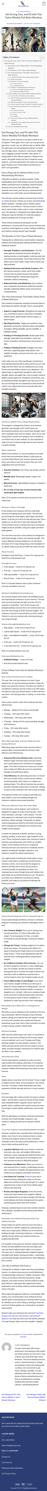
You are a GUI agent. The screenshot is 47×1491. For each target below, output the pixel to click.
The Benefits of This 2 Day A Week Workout (22, 70)
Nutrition (16, 116)
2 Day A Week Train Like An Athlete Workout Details (24, 94)
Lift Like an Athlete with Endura (18, 126)
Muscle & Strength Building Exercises (24, 89)
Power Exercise (18, 83)
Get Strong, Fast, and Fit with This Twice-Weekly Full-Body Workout (23, 62)
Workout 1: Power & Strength (19, 81)
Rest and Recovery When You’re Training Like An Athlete (25, 107)
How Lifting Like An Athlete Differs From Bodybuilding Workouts (25, 67)
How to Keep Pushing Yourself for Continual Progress (27, 104)
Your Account (7, 1462)
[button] (3, 3)
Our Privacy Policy (9, 1474)
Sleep (15, 114)
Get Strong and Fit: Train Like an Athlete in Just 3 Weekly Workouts (11, 1397)
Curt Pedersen (34, 23)
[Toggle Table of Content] (40, 58)
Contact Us (6, 1457)
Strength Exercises (19, 85)
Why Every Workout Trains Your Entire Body (24, 102)
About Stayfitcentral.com (11, 1445)
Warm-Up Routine (16, 79)
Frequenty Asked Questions (12, 1468)
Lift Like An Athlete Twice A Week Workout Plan (25, 77)
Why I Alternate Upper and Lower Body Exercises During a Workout (25, 99)
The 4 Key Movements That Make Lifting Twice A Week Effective (23, 74)
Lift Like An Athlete (23, 11)
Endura (28, 1177)
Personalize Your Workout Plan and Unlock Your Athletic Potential (25, 123)
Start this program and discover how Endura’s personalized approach (22, 1316)
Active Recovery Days (20, 112)
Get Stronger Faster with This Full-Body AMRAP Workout (36, 1397)
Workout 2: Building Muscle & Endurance (23, 87)
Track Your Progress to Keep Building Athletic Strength (24, 119)
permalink (23, 1337)
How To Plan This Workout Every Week (22, 96)
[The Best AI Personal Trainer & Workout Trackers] (23, 4)
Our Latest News (8, 1440)
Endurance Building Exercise (21, 91)
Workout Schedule (19, 110)
